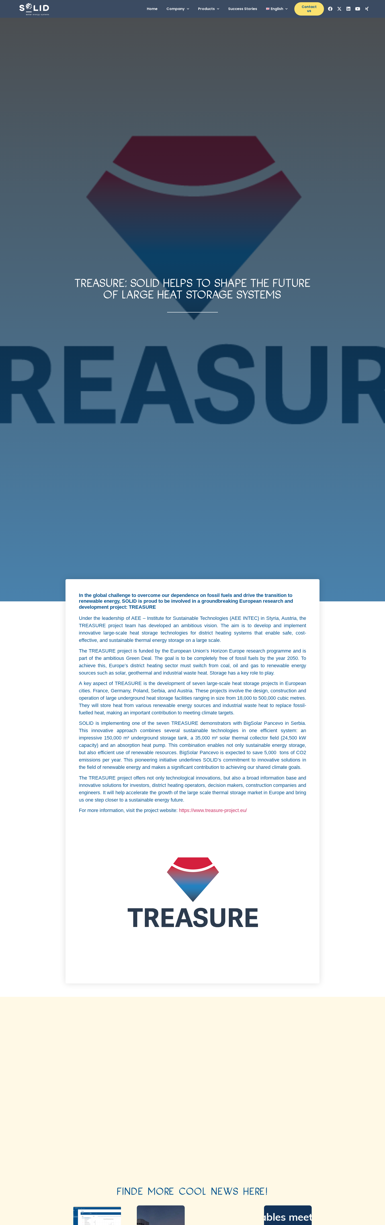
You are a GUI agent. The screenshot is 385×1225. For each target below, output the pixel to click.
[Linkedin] (348, 8)
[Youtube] (357, 8)
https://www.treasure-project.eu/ (213, 810)
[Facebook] (330, 8)
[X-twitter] (339, 8)
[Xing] (366, 8)
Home (152, 8)
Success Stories (242, 8)
